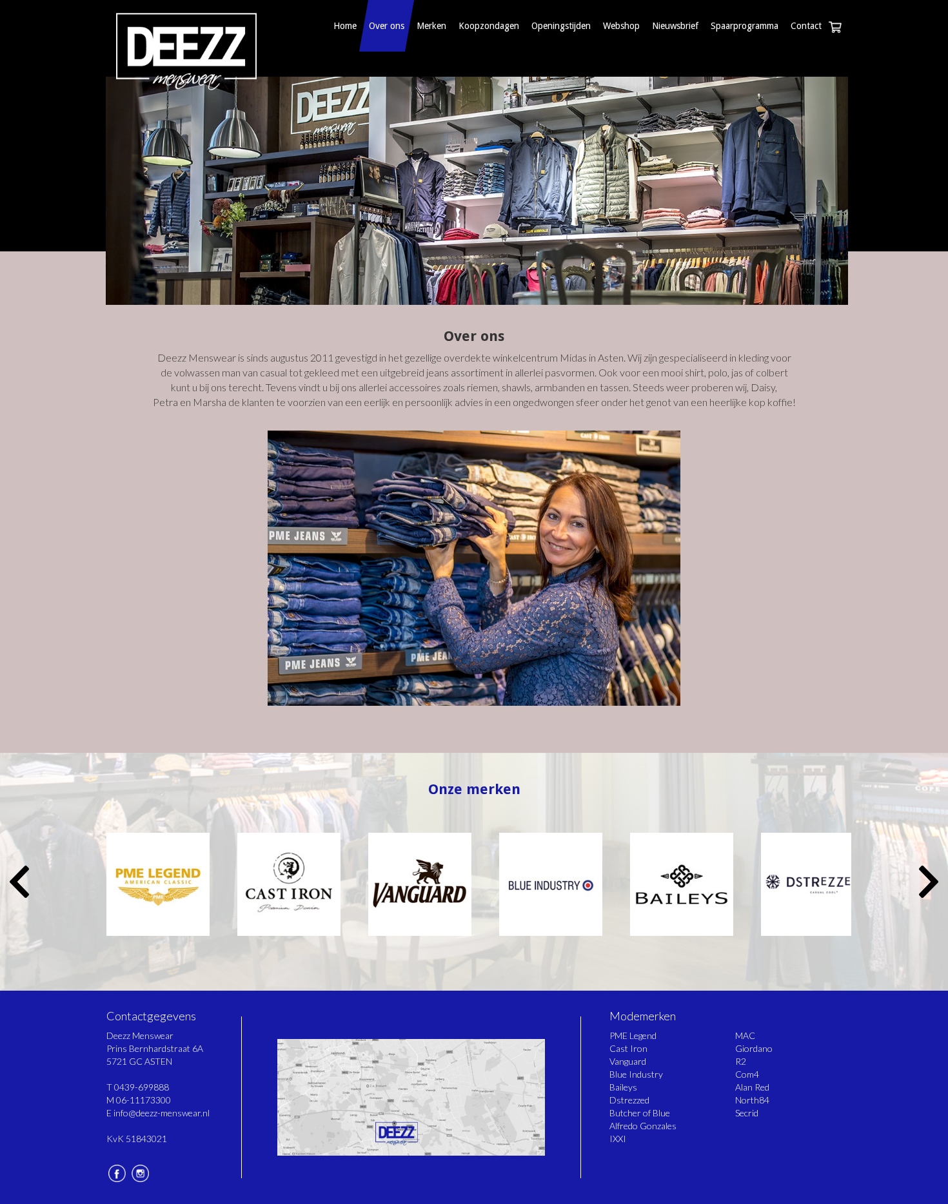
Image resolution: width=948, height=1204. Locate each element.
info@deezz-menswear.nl (162, 1112)
